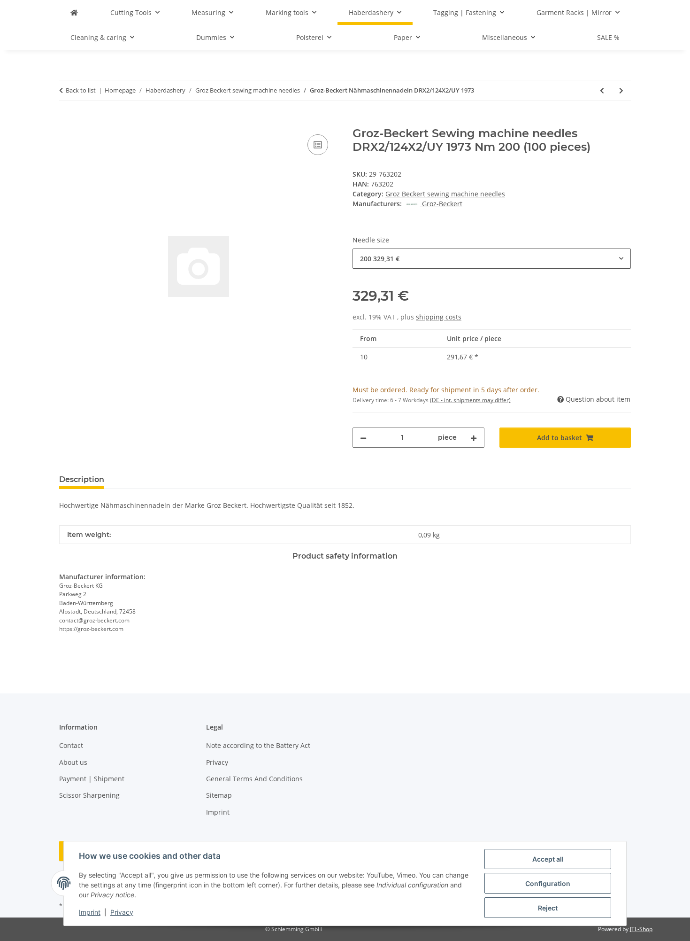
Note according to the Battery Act (258, 745)
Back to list (81, 90)
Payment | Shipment (91, 778)
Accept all (548, 859)
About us (73, 762)
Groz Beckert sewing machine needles (445, 193)
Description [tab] (81, 479)
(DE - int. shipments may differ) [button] (470, 400)
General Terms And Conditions (254, 778)
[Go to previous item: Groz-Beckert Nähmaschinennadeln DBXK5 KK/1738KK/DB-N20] (602, 90)
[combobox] (492, 259)
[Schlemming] (74, 12)
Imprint (89, 912)
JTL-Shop (641, 929)
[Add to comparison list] (317, 144)
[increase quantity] (473, 437)
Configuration (547, 883)
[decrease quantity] (363, 437)
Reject (548, 908)
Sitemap (219, 795)
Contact (71, 745)
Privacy (121, 912)
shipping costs (438, 316)
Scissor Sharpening (89, 795)
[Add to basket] (66, 122)
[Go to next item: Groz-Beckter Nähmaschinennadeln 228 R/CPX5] (621, 90)
